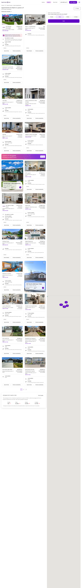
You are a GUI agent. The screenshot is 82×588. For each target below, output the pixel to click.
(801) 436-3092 (5, 30)
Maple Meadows (29, 241)
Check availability (17, 50)
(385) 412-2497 (5, 277)
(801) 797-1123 (27, 374)
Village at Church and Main (31, 134)
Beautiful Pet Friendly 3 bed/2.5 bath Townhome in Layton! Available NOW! (31, 340)
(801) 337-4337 (28, 343)
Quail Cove (27, 205)
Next (64, 21)
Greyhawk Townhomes (7, 67)
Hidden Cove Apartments (31, 306)
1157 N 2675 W (5, 338)
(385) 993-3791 (28, 105)
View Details (29, 50)
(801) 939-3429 (28, 30)
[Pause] (21, 162)
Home (2, 5)
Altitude (4, 134)
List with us (64, 2)
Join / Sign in (73, 2)
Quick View (6, 50)
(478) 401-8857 (28, 309)
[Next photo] (22, 19)
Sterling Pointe (5, 241)
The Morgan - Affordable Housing (9, 28)
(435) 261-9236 (5, 210)
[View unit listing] (20, 187)
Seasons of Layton (6, 273)
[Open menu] (79, 2)
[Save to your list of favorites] (20, 16)
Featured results (5, 11)
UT (5, 5)
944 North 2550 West (7, 369)
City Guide (40, 395)
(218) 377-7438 (5, 308)
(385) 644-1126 (5, 104)
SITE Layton (27, 173)
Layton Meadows (6, 306)
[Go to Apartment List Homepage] (5, 2)
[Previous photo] (3, 19)
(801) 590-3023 (5, 69)
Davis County (9, 5)
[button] (64, 306)
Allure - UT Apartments (30, 26)
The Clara (4, 100)
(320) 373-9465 (28, 176)
